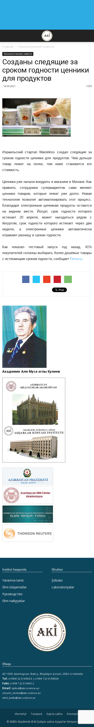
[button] (87, 36)
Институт (21, 714)
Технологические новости (18, 53)
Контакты (73, 714)
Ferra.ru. (76, 259)
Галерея (36, 714)
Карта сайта (55, 714)
